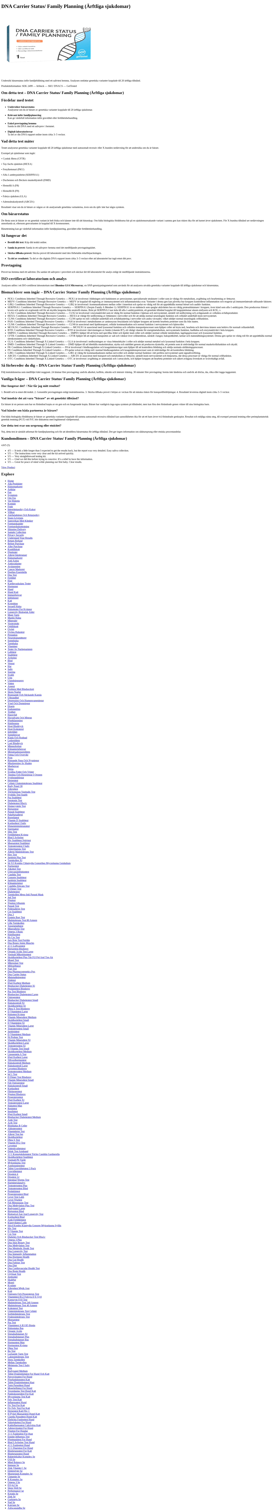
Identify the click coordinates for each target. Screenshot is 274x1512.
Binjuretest (13, 809)
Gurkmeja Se (14, 1499)
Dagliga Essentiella (17, 572)
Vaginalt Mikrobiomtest (19, 954)
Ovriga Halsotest (16, 632)
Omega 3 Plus (15, 1239)
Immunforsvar (15, 595)
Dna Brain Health (16, 1271)
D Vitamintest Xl (16, 1023)
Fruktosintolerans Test (19, 1316)
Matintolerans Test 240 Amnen (23, 1302)
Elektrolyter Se (15, 1471)
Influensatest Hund (17, 1402)
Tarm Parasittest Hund (19, 1385)
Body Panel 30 (15, 786)
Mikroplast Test (15, 963)
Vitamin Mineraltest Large (21, 1025)
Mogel (11, 1282)
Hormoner (13, 586)
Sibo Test (12, 831)
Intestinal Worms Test (18, 1180)
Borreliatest (13, 817)
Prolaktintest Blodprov (19, 988)
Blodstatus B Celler (17, 1125)
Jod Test (12, 897)
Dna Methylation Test (18, 1245)
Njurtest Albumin (16, 903)
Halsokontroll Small (18, 1085)
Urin (10, 677)
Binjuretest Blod (16, 1211)
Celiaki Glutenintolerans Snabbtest (25, 783)
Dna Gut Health (16, 1259)
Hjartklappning (15, 720)
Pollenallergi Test (16, 908)
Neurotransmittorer (17, 637)
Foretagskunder (15, 523)
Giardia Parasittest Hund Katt (22, 1416)
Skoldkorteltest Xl (17, 1005)
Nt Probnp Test (15, 1037)
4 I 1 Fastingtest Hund (19, 1445)
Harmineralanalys (16, 1182)
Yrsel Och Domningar (19, 703)
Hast (10, 580)
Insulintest (13, 1111)
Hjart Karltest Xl (16, 1100)
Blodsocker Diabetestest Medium (24, 1117)
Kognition (13, 603)
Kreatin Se (13, 1493)
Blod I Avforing (15, 837)
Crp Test (12, 1234)
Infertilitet (12, 732)
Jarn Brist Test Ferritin (19, 940)
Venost (11, 663)
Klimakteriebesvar (17, 749)
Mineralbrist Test (16, 928)
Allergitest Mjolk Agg (18, 1288)
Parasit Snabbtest (16, 811)
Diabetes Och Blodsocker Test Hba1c (26, 1237)
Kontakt (12, 503)
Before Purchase (16, 543)
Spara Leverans (15, 518)
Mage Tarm (13, 615)
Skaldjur (12, 1279)
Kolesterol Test (15, 1308)
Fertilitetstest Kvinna (18, 834)
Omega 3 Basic (15, 931)
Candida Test (14, 874)
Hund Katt (13, 592)
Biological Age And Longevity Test (25, 1214)
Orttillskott (13, 626)
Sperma (11, 672)
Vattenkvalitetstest (17, 1148)
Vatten (11, 683)
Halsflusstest (14, 934)
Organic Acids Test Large (20, 951)
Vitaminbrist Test (16, 1131)
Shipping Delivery (17, 529)
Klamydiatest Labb (17, 1222)
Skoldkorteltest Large (18, 1043)
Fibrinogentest (15, 1091)
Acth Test (12, 1122)
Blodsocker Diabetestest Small (23, 1000)
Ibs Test (11, 1351)
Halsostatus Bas (15, 1328)
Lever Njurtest (15, 1199)
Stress (10, 769)
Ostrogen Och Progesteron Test (23, 1294)
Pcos (10, 757)
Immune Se (13, 1465)
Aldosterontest (15, 1128)
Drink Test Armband (18, 1151)
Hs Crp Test (14, 937)
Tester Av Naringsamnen (20, 649)
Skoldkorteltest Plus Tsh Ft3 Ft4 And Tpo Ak (30, 957)
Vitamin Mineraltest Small (21, 1080)
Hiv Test (12, 1228)
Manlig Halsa (14, 617)
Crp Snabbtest (15, 911)
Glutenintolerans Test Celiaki (22, 1311)
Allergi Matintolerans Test (21, 851)
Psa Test (12, 1322)
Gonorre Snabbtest (17, 877)
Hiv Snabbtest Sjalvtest (19, 840)
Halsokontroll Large (18, 1065)
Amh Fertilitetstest (17, 1219)
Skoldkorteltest (15, 1137)
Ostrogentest (14, 997)
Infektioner (13, 597)
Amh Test (12, 1120)
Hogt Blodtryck (15, 726)
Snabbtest (12, 655)
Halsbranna (13, 723)
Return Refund (15, 540)
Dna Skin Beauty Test (19, 1242)
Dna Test (12, 575)
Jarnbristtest (13, 1031)
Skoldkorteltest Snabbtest (20, 1157)
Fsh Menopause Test (18, 1202)
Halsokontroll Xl (16, 1003)
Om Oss (12, 498)
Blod (10, 660)
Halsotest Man (15, 1105)
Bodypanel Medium (18, 1371)
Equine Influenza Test (18, 1436)
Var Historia (14, 500)
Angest (11, 686)
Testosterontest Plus (17, 1185)
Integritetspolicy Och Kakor (22, 509)
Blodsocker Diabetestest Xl (21, 985)
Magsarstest (13, 1319)
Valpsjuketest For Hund (19, 1422)
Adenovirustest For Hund (20, 1428)
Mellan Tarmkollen (17, 1362)
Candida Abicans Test (18, 886)
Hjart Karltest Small (17, 1114)
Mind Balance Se (16, 1462)
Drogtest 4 (13, 1174)
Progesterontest (15, 1097)
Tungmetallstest (15, 926)
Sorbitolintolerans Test (19, 1314)
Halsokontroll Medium (19, 1063)
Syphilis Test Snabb (17, 794)
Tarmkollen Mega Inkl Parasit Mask (25, 894)
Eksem (11, 706)
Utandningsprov (16, 680)
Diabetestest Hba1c (17, 803)
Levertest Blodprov (17, 1068)
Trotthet (11, 712)
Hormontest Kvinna (17, 1345)
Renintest (12, 1108)
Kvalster (12, 1285)
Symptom (12, 495)
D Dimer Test (14, 888)
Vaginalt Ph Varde (17, 1160)
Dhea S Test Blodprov (19, 1008)
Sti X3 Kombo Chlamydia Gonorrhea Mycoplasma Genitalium (39, 863)
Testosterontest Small (18, 1028)
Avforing (12, 657)
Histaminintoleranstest (19, 826)
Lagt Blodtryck (15, 743)
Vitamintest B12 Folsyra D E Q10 (25, 1296)
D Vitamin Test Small (18, 1048)
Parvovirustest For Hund (20, 1376)
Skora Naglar (14, 692)
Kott (10, 1291)
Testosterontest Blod (18, 1188)
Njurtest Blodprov (17, 1094)
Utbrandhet (13, 697)
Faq (9, 492)
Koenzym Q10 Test (17, 1299)
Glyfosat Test (14, 1274)
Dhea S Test (14, 1140)
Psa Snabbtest (14, 797)
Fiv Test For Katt (16, 1405)
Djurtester (12, 552)
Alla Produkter (15, 483)
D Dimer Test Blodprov (19, 1077)
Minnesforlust (14, 746)
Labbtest (12, 652)
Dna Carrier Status (17, 974)
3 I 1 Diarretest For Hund (20, 1448)
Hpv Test (12, 854)
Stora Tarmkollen (16, 1359)
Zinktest (12, 980)
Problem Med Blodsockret (21, 689)
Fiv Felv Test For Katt (19, 1408)
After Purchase (15, 546)
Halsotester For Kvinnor (20, 609)
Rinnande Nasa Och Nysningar (23, 760)
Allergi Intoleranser (17, 555)
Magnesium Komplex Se (20, 1473)
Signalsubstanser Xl (17, 1334)
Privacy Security (16, 535)
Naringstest (13, 866)
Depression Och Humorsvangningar (26, 700)
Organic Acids (15, 1331)
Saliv (10, 669)
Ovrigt (11, 629)
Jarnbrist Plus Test (17, 857)
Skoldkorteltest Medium (20, 1051)
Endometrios (14, 709)
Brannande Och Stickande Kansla (25, 694)
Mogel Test (13, 960)
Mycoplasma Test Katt (19, 1396)
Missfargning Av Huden (20, 763)
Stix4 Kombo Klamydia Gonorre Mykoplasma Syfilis (34, 1225)
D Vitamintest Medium (19, 1034)
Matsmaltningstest (17, 977)
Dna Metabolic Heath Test (21, 1248)
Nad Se (11, 1502)
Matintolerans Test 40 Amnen (22, 1305)
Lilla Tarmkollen (16, 923)
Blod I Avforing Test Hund (21, 1442)
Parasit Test (13, 906)
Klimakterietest (15, 883)
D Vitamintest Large (18, 1011)
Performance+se (16, 1490)
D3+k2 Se (13, 1485)
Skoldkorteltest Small (18, 1020)
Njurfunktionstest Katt (19, 1379)
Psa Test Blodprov (17, 991)
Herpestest (13, 780)
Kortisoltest (13, 1088)
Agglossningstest (16, 1165)
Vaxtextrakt (13, 623)
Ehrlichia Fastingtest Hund (21, 1419)
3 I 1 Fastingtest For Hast (20, 1433)
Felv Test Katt (15, 1399)
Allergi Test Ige (15, 1134)
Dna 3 (11, 914)
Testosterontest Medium (19, 1071)
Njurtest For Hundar (18, 1431)
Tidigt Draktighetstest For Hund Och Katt (28, 1374)
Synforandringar (16, 777)
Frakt (10, 506)
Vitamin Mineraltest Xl (19, 1040)
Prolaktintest (14, 1191)
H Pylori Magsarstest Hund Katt (24, 1413)
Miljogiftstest (14, 966)
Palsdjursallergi (15, 814)
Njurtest (12, 900)
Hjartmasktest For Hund (20, 1439)
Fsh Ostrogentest (16, 1082)
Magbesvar (13, 766)
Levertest (12, 1145)
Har (9, 666)
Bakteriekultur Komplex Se (21, 1456)
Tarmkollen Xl (15, 860)
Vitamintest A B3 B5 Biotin (21, 1325)
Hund (10, 589)
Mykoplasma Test (16, 1162)
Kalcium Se (13, 1505)
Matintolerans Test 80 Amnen (22, 920)
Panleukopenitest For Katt (21, 1393)
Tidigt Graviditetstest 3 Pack (22, 1168)
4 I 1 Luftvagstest (16, 946)
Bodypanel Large (16, 1208)
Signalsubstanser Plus (18, 1336)
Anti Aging (13, 560)
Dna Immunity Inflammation (22, 1254)
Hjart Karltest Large (18, 1057)
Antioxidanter (14, 563)
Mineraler (12, 620)
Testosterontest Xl (17, 1045)
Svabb (11, 674)
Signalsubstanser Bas (18, 1339)
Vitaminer (12, 646)
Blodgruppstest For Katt (20, 1451)
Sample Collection (17, 532)
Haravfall (12, 714)
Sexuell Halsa (14, 606)
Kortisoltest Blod (16, 1217)
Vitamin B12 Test (16, 1142)
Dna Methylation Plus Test (21, 1205)
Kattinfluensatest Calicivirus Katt (24, 1425)
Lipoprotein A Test (17, 1054)
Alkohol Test (14, 869)
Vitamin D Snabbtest (18, 820)
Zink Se (12, 1496)
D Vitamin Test (15, 1231)
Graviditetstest (15, 1171)
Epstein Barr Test (16, 917)
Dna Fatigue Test (16, 1262)
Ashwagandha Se (16, 1508)
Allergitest (13, 789)
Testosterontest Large (18, 1102)
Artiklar (11, 489)
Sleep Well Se (15, 1488)
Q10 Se (11, 1459)
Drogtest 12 (13, 1177)
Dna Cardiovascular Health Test (24, 1268)
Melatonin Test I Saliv (19, 1365)
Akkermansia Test (17, 849)
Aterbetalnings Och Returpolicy (23, 515)
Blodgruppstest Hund (18, 1453)
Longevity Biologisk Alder (21, 612)
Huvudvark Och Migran (20, 717)
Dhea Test (13, 1348)
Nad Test (12, 968)
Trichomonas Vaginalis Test (21, 791)
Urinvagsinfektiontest (18, 871)
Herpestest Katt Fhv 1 (18, 1411)
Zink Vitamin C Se (17, 1468)
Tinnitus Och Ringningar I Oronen (25, 774)
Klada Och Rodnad (17, 737)
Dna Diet (12, 1265)
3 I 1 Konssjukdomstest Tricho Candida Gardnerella (34, 1154)
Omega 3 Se (14, 1482)
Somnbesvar (14, 734)
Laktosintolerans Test (18, 1356)
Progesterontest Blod (18, 1194)
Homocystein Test (17, 806)
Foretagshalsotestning (18, 526)
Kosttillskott (14, 549)
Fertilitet (12, 577)
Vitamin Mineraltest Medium (22, 1017)
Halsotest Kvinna (16, 1014)
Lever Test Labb (16, 1197)
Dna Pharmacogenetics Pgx (21, 971)
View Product (8, 467)
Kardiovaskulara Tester (19, 583)
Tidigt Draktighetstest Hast (21, 1382)
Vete (10, 1368)
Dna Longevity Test (18, 1251)
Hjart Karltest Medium (19, 983)
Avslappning (14, 566)
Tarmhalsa (13, 643)
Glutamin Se (14, 1476)
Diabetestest (14, 891)
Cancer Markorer (16, 569)
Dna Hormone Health (18, 1257)
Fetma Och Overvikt (18, 754)
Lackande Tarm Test (18, 1354)
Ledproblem (14, 740)
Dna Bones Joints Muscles (21, 943)
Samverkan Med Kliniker (20, 520)
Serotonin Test (15, 800)
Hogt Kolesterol (16, 729)
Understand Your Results (20, 538)
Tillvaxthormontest (17, 1060)
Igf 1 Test (12, 1074)
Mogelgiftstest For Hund (20, 1388)
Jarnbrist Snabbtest (17, 880)
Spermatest (13, 829)
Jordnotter (13, 1277)
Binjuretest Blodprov (18, 948)
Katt (10, 600)
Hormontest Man (16, 1342)
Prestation (12, 635)
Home (11, 480)
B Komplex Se (15, 1479)
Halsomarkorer (15, 486)
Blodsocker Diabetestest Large (23, 994)
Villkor (11, 512)
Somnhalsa (13, 640)
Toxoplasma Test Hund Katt (22, 1391)
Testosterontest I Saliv (18, 846)
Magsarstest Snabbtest (19, 843)
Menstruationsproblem (19, 752)
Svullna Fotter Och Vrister (21, 772)
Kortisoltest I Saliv (17, 823)
